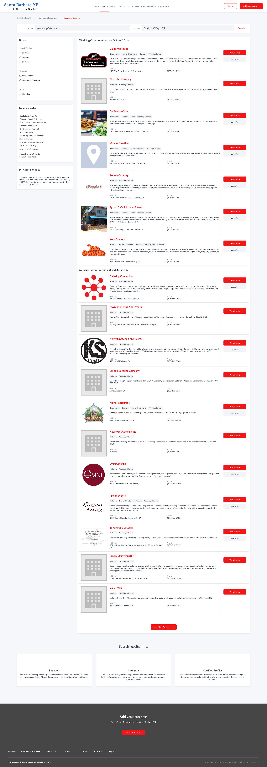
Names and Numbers (40, 762)
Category (30, 28)
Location (137, 28)
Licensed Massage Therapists (32, 142)
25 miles (25, 53)
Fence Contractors (27, 157)
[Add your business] (133, 729)
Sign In (230, 6)
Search (104, 6)
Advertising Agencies (28, 149)
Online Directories (30, 751)
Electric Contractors (28, 125)
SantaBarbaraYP (24, 18)
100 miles (26, 62)
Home (96, 6)
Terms (84, 751)
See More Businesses (163, 627)
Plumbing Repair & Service (30, 119)
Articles (135, 6)
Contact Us (124, 6)
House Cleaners (26, 139)
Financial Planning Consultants (32, 122)
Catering (26, 94)
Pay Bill (113, 6)
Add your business (251, 6)
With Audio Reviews (31, 80)
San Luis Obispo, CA (48, 18)
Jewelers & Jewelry (27, 145)
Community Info (148, 6)
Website (234, 59)
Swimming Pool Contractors (31, 135)
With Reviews (28, 75)
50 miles (25, 57)
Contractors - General (29, 129)
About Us (51, 751)
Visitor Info (163, 6)
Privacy (98, 751)
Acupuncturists (26, 132)
